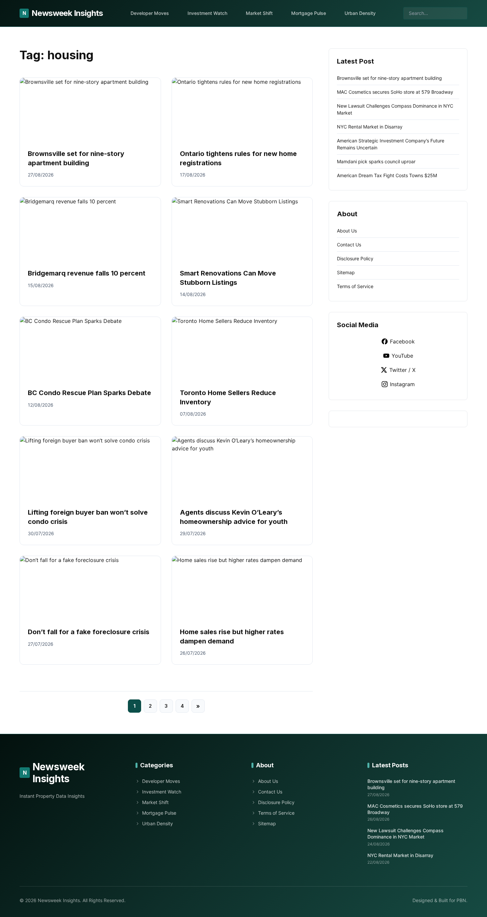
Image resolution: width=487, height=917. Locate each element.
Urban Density (360, 13)
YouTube (402, 355)
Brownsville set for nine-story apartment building (389, 78)
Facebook (402, 341)
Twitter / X (402, 370)
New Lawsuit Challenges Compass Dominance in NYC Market (405, 834)
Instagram (402, 384)
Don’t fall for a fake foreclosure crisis (88, 632)
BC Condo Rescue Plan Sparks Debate (89, 393)
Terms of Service (355, 286)
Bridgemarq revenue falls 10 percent (86, 273)
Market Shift (259, 13)
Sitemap (346, 272)
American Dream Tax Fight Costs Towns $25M (387, 175)
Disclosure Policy (355, 258)
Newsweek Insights (63, 13)
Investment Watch (207, 13)
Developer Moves (150, 13)
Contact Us (349, 244)
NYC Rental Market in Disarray (370, 126)
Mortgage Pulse (308, 13)
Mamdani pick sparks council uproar (376, 161)
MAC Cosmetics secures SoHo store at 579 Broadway (395, 92)
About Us (347, 230)
